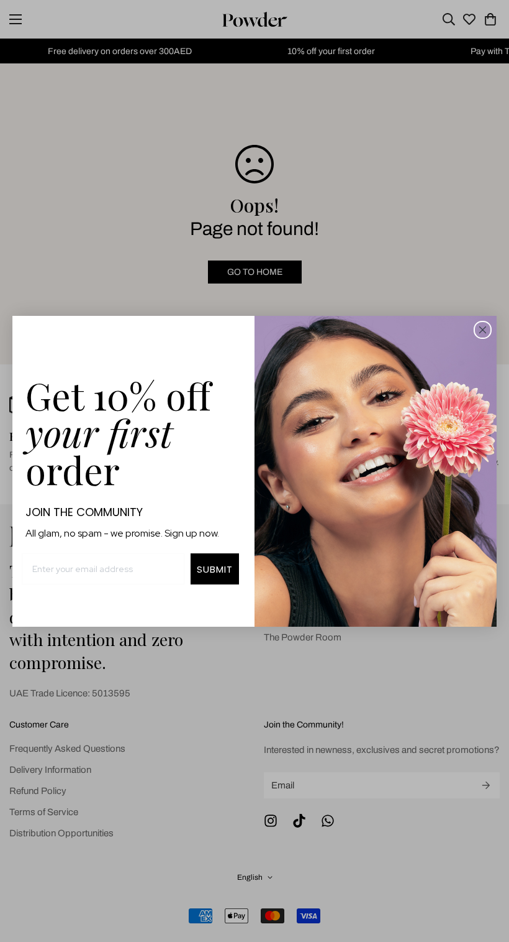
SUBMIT (215, 569)
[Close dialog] (482, 330)
